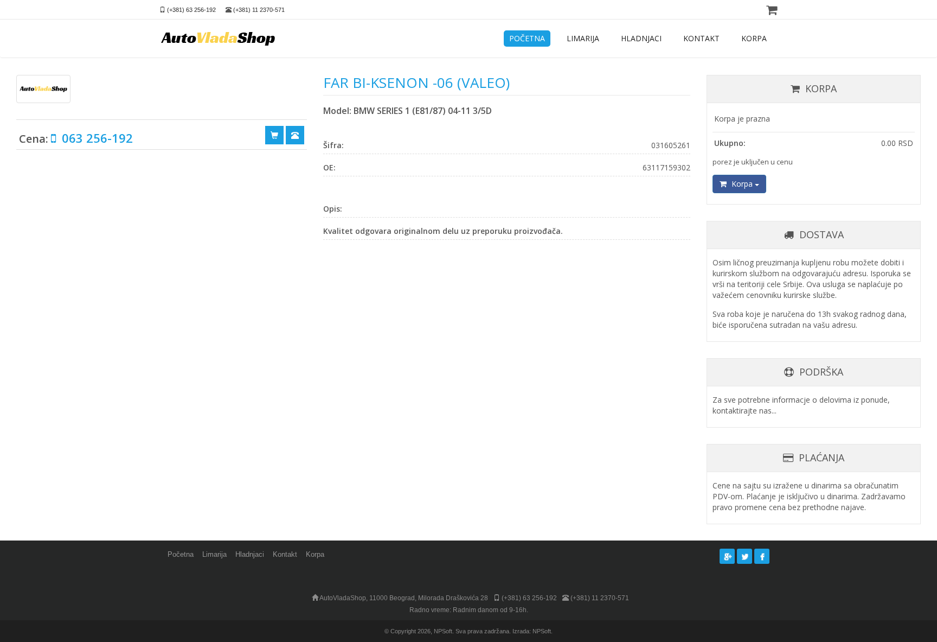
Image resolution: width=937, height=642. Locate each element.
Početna (181, 554)
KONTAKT (701, 38)
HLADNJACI (641, 38)
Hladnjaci (249, 554)
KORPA (754, 38)
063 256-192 (96, 138)
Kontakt (285, 554)
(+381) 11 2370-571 (259, 10)
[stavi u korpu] (274, 135)
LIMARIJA (583, 38)
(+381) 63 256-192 (191, 10)
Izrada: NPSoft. (532, 631)
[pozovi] (295, 135)
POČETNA (527, 38)
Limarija (214, 554)
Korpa (742, 184)
